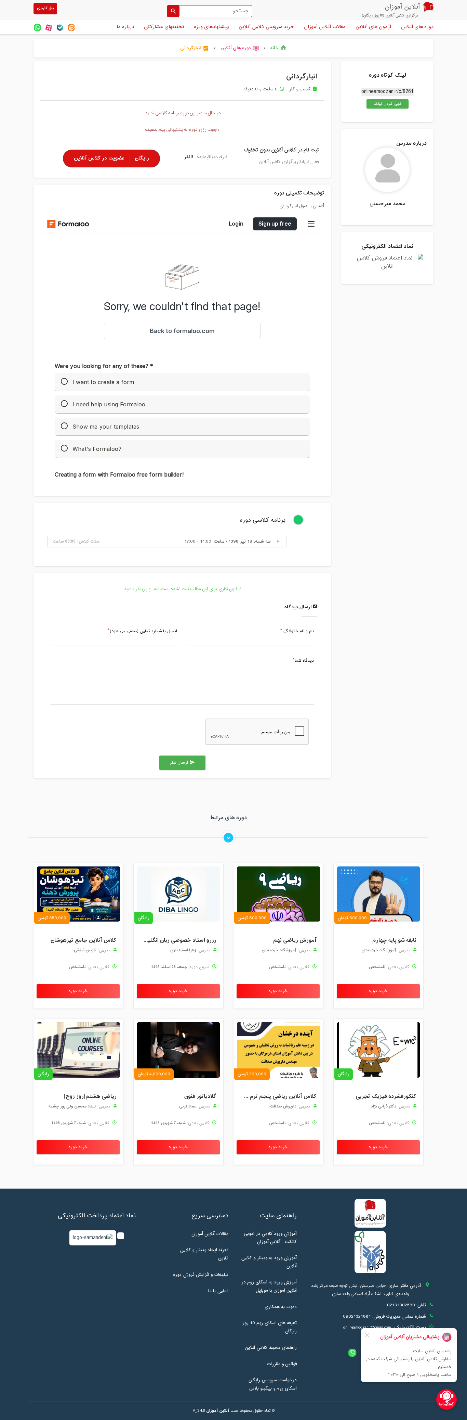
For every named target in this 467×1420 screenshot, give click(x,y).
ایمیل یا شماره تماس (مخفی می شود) (143, 631)
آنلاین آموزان (217, 1411)
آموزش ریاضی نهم (295, 940)
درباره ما (125, 27)
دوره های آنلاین (417, 27)
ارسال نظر (182, 762)
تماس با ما (218, 1291)
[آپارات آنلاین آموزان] (49, 27)
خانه (278, 48)
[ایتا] (71, 27)
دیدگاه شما (304, 661)
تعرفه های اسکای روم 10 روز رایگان (269, 1327)
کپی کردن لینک (384, 103)
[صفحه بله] (60, 27)
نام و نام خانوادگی (298, 631)
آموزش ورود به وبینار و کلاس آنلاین (269, 1262)
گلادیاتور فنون (200, 1096)
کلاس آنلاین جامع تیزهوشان (84, 940)
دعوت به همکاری (281, 1307)
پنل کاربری (45, 8)
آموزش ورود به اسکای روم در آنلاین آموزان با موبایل (269, 1286)
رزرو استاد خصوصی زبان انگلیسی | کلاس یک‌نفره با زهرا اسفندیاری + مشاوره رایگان (177, 940)
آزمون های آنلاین (373, 27)
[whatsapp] (37, 27)
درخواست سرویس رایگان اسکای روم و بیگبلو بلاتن (273, 1384)
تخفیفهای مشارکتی (164, 27)
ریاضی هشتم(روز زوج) (90, 1096)
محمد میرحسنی (387, 204)
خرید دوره (378, 991)
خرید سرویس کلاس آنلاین (266, 27)
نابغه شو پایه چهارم (394, 940)
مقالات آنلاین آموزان (325, 27)
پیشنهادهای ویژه (211, 27)
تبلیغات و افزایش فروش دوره (200, 1275)
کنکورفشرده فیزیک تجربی (386, 1096)
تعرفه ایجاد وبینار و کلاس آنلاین (204, 1254)
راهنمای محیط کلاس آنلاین (271, 1348)
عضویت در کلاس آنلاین (111, 158)
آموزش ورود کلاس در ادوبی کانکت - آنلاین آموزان (270, 1238)
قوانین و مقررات (282, 1364)
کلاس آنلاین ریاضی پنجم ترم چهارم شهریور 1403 (277, 1096)
